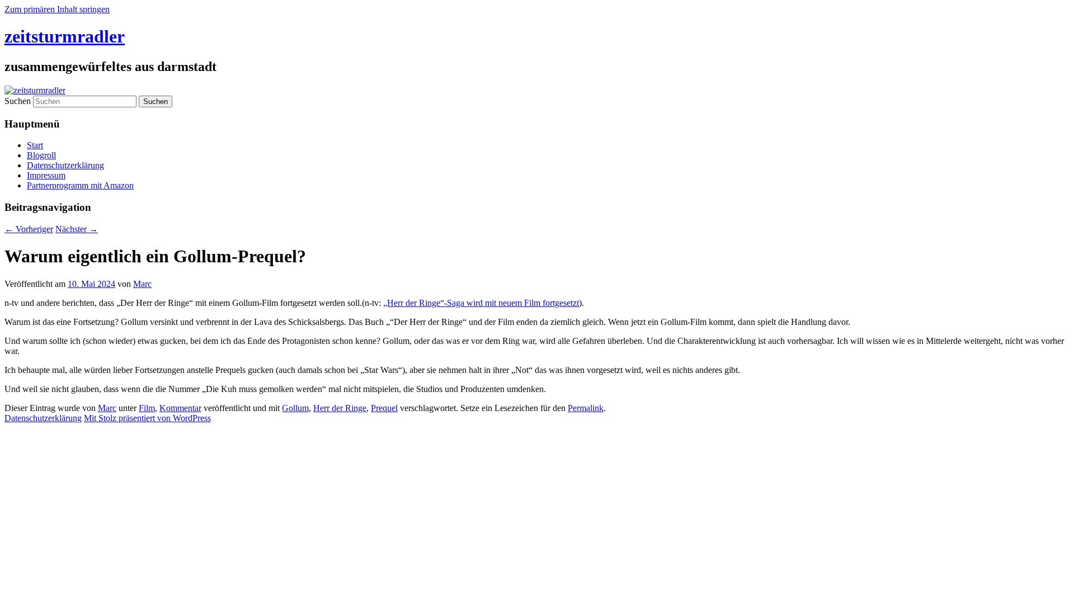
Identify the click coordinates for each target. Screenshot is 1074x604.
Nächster (76, 229)
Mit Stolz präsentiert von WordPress (147, 418)
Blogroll (41, 155)
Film (147, 408)
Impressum (46, 175)
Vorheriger (28, 229)
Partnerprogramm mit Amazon (80, 185)
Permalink (586, 408)
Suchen (17, 101)
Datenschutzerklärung (65, 165)
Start (35, 145)
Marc (142, 284)
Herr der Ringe (339, 408)
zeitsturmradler (64, 36)
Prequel (384, 408)
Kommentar (180, 408)
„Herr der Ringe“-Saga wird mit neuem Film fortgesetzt (481, 303)
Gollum (295, 408)
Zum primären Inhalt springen (57, 9)
